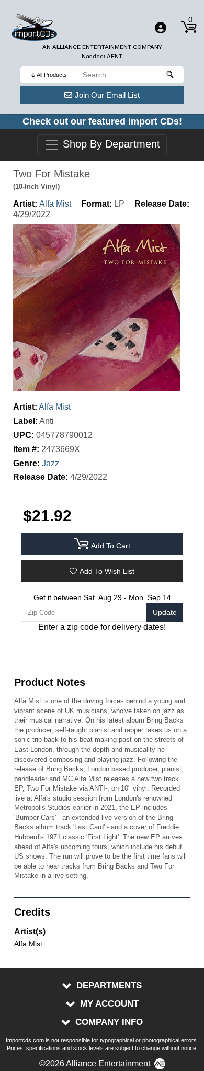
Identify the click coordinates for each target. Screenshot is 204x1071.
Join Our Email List (107, 95)
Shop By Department (110, 144)
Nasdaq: (102, 56)
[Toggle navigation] (161, 28)
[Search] (170, 74)
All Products (52, 75)
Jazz (50, 463)
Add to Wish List (107, 571)
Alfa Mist (55, 203)
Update (165, 612)
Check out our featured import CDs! (102, 121)
